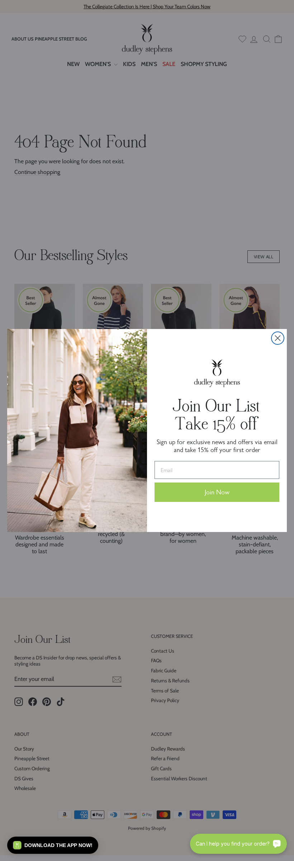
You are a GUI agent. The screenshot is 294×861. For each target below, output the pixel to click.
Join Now (217, 492)
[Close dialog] (277, 338)
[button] (52, 845)
